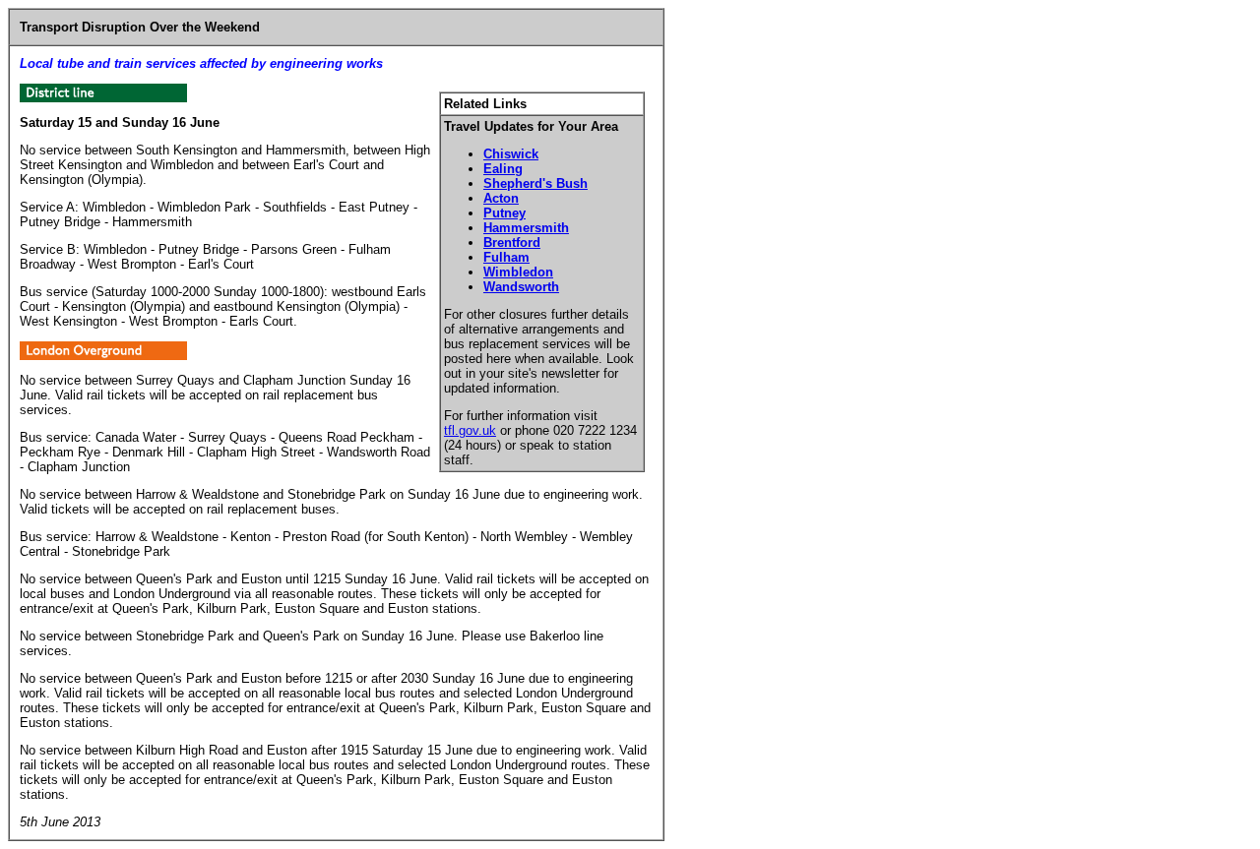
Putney (504, 213)
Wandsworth (521, 286)
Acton (501, 198)
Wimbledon (518, 272)
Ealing (503, 168)
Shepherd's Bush (535, 183)
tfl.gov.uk (470, 430)
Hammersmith (526, 227)
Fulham (506, 257)
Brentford (511, 242)
